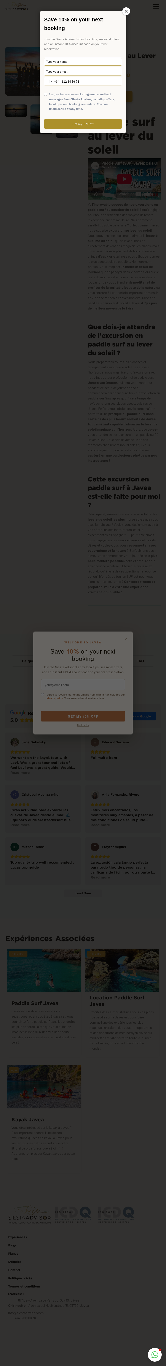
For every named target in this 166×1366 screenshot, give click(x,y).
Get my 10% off (83, 124)
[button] (155, 1355)
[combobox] (51, 81)
